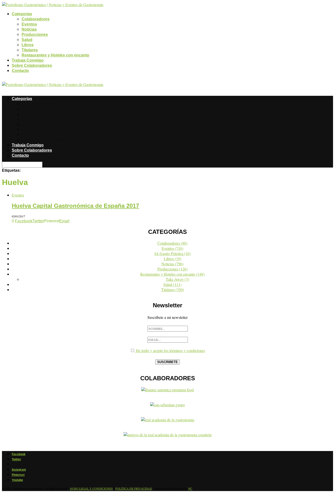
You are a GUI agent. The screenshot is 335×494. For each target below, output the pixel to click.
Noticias (29, 29)
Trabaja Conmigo (28, 60)
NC (190, 488)
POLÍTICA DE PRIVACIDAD (133, 488)
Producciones (35, 34)
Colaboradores (36, 19)
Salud (27, 40)
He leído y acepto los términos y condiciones (170, 350)
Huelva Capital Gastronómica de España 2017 (75, 205)
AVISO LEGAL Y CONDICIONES (91, 488)
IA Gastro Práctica (173, 253)
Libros (28, 45)
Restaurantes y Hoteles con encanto (55, 55)
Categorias (22, 14)
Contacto (20, 71)
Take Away (177, 279)
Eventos (29, 24)
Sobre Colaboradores (32, 65)
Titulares (30, 50)
